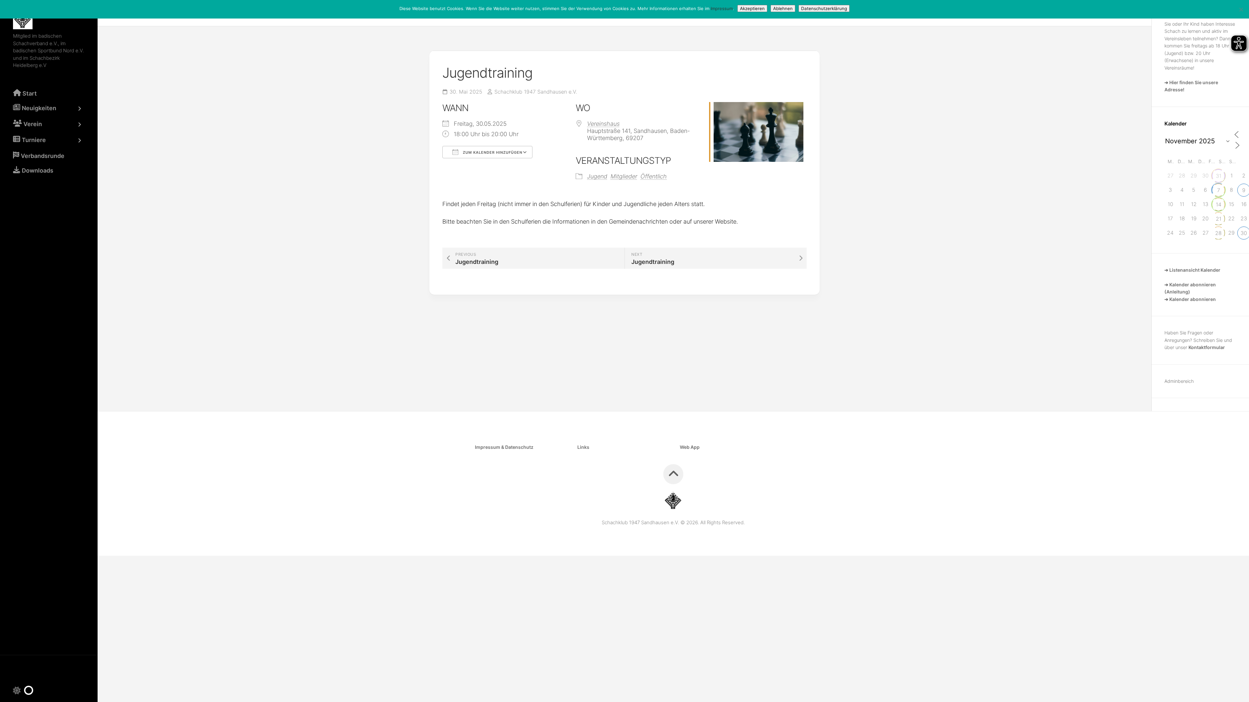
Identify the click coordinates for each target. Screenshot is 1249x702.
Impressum (722, 8)
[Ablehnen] (1241, 9)
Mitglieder (624, 176)
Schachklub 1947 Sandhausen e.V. (535, 91)
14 (1218, 204)
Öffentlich (653, 176)
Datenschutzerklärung (824, 8)
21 (1218, 218)
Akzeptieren (752, 8)
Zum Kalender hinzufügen (492, 152)
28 (1218, 233)
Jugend (597, 176)
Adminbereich (1179, 381)
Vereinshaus (603, 123)
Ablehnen (783, 8)
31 (1218, 176)
